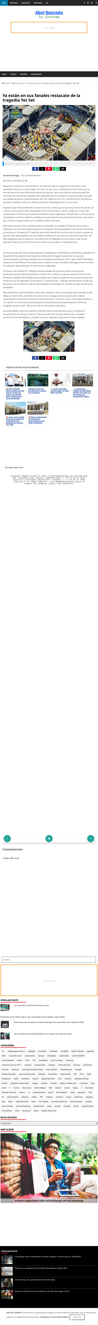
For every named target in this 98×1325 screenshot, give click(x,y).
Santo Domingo (7, 1106)
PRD (41, 1097)
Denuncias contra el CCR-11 (12, 1065)
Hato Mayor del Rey (81, 1079)
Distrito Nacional (64, 1065)
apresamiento (30, 1056)
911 (3, 1051)
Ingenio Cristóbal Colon (68, 1083)
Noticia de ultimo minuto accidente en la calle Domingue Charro (42, 1291)
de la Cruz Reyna (57, 1060)
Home (4, 3)
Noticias (22, 1092)
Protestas (49, 1097)
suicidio (76, 1106)
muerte (67, 1088)
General (35, 1079)
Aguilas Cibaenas (77, 1051)
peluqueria (82, 1092)
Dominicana (87, 1065)
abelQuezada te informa (16, 1051)
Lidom (4, 1088)
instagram (38, 3)
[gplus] (92, 3)
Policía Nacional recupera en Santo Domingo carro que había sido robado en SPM (49, 1022)
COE (34, 1060)
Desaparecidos (40, 1065)
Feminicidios (52, 1074)
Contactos (25, 3)
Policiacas (24, 1097)
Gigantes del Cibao (48, 1079)
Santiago (88, 1101)
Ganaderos (25, 1079)
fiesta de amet (65, 1074)
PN (3, 1097)
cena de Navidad (8, 1060)
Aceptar (77, 1317)
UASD (17, 1111)
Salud (33, 1101)
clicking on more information (54, 1317)
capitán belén (64, 1056)
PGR (90, 1092)
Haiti (59, 1079)
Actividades (53, 1051)
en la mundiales (51, 1069)
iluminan (44, 1083)
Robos (10, 1101)
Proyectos (59, 1097)
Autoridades (51, 1056)
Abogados (31, 1051)
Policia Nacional (12, 1097)
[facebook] (84, 3)
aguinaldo (90, 1051)
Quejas (68, 1097)
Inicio (4, 74)
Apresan (41, 1056)
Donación (5, 1069)
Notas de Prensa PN (9, 1092)
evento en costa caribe (27, 1074)
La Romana (84, 1083)
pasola (50, 1092)
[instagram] (96, 3)
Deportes (23, 74)
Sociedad (67, 1106)
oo (29, 1092)
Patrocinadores (61, 1092)
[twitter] (88, 3)
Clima (27, 1060)
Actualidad (64, 1051)
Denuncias (70, 1060)
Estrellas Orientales (9, 1074)
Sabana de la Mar (22, 1101)
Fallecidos (41, 1074)
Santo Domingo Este (23, 1106)
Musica (75, 1088)
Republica (89, 1097)
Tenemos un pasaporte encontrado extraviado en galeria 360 (41, 1268)
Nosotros (14, 3)
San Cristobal (43, 1101)
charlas (19, 1060)
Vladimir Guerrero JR (49, 1111)
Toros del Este (7, 1111)
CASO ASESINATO (78, 1056)
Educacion (15, 1069)
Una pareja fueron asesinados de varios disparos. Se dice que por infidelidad (48, 1256)
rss (47, 3)
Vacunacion (26, 1111)
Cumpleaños (43, 1060)
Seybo (49, 1106)
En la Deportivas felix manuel (32, 1069)
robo (3, 1101)
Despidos (51, 1065)
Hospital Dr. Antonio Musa (20, 1083)
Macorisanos (26, 1088)
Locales (13, 74)
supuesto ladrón (87, 1106)
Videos (36, 1111)
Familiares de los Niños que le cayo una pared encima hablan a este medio (33, 1017)
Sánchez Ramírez (76, 1101)
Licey (92, 1083)
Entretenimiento (66, 1069)
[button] (35, 169)
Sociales (57, 1106)
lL (9, 1088)
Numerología (36, 74)
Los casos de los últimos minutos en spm (31, 1005)
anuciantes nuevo (15, 1056)
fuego (89, 1074)
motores (58, 1088)
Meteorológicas (40, 1088)
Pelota (72, 1092)
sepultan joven (39, 1106)
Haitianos (68, 1079)
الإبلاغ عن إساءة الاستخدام (14, 1306)
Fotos (82, 1074)
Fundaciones (6, 1079)
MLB (50, 1088)
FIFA (75, 1074)
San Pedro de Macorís (59, 1101)
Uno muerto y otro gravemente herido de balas (35, 1279)
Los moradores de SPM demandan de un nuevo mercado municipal (43, 1034)
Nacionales (89, 1088)
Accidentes (42, 1051)
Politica (34, 1097)
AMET (4, 1056)
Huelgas (35, 1083)
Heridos (4, 1083)
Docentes (76, 1065)
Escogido (78, 1069)
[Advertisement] (48, 937)
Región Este (78, 1097)
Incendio (54, 1083)
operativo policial (39, 1092)
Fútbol (16, 1079)
